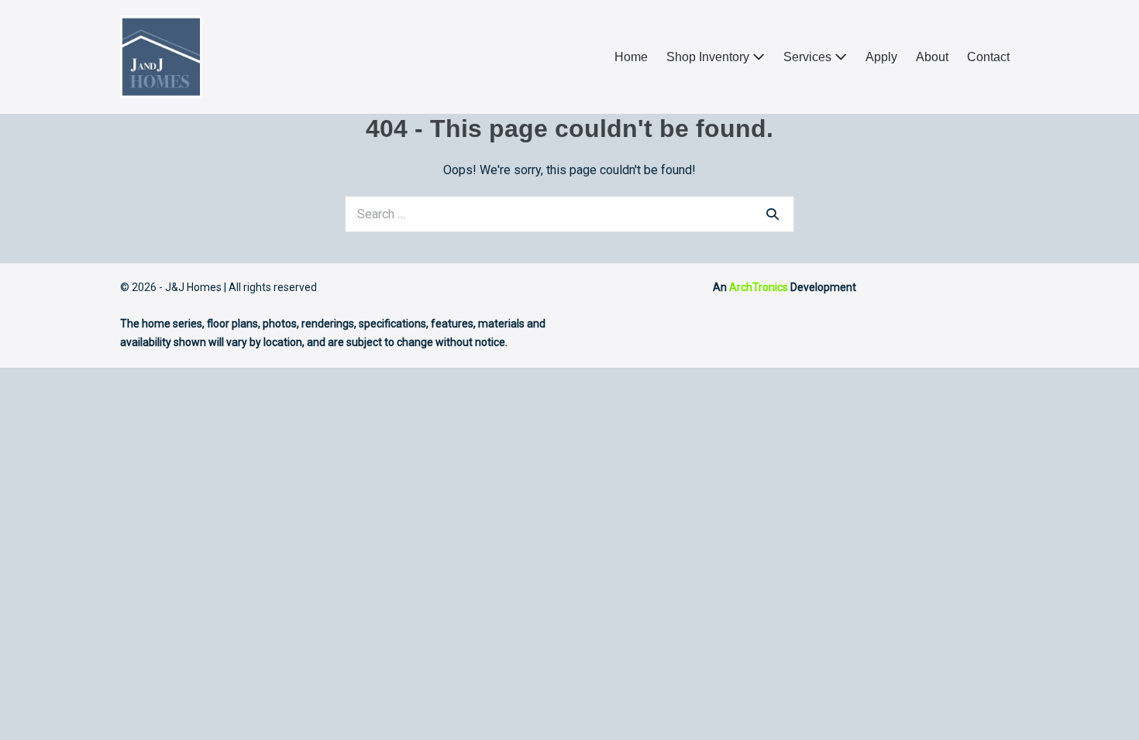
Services (808, 56)
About (932, 56)
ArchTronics (758, 287)
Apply (881, 56)
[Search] (772, 214)
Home (631, 56)
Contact (988, 56)
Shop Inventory (709, 56)
